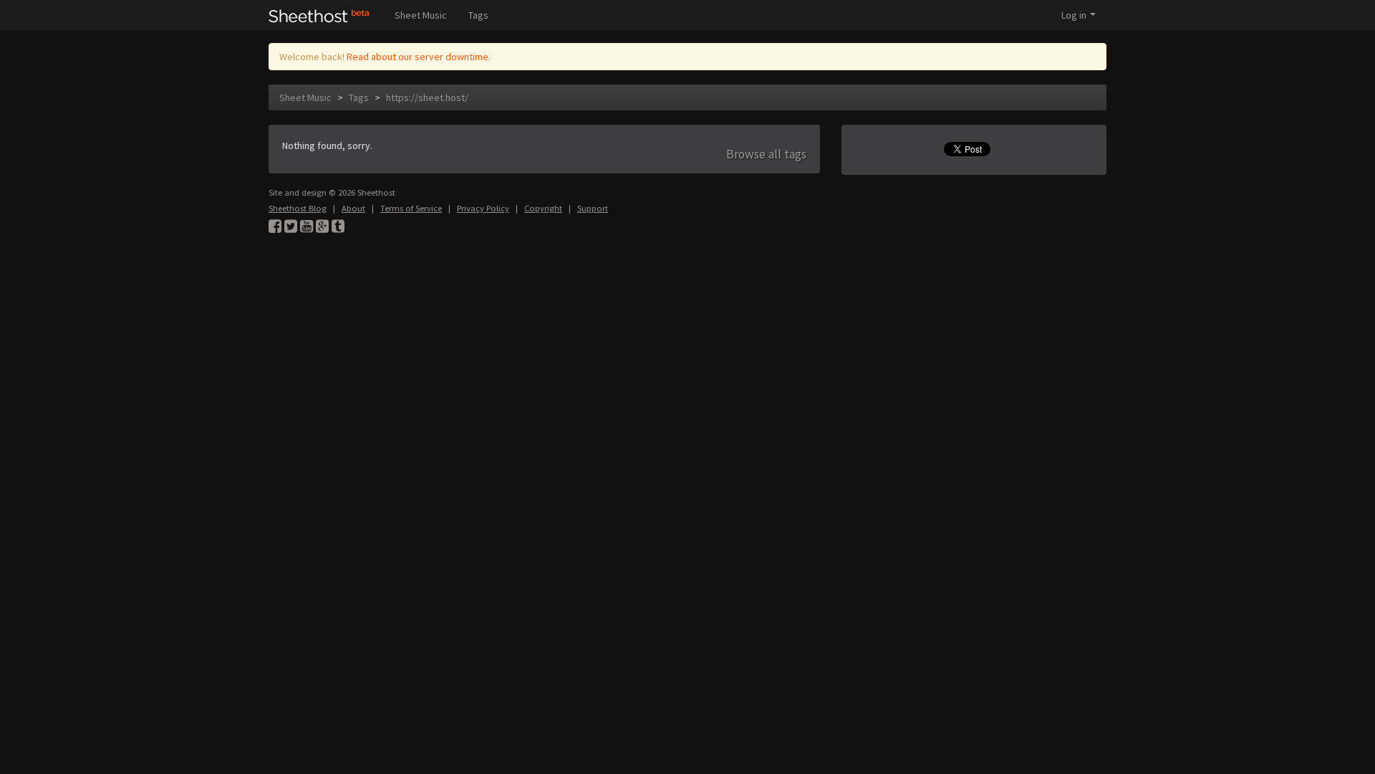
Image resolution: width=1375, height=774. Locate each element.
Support (592, 208)
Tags (478, 15)
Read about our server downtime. (419, 56)
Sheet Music (421, 15)
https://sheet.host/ (427, 97)
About (353, 208)
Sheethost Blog (298, 208)
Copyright (543, 208)
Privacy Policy (483, 208)
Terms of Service (411, 208)
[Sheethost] (319, 15)
